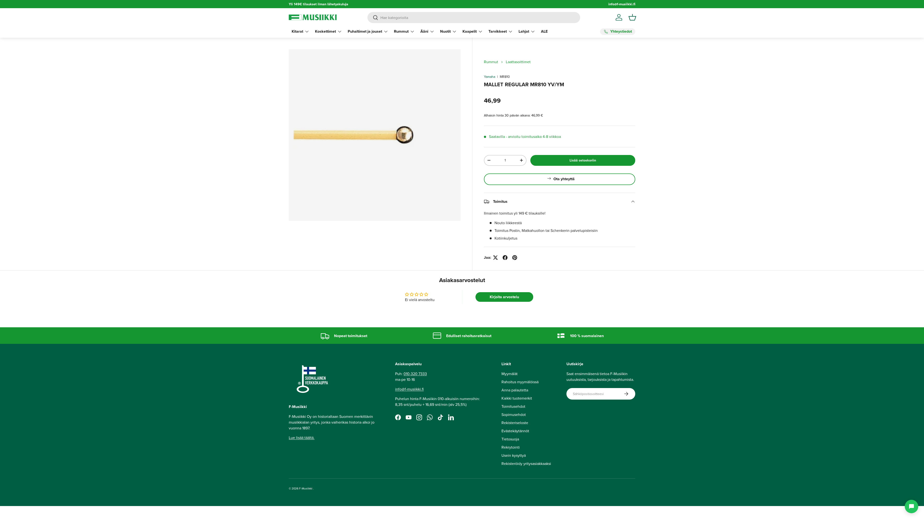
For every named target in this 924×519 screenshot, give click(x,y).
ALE (544, 31)
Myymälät (509, 373)
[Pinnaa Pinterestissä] (515, 257)
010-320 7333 (415, 373)
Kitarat (297, 31)
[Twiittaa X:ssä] (495, 257)
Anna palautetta (514, 390)
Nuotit (445, 31)
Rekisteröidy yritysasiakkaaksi (526, 463)
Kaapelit (469, 31)
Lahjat (524, 31)
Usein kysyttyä (513, 455)
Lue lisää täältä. (301, 437)
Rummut (401, 31)
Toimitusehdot (513, 406)
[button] (632, 17)
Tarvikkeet (497, 31)
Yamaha (489, 76)
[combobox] (473, 17)
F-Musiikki (305, 488)
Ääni (424, 31)
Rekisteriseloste (514, 422)
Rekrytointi (510, 447)
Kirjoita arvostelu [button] (504, 297)
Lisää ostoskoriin (583, 160)
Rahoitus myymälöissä (520, 381)
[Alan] (911, 506)
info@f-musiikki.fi (621, 3)
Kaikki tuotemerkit (516, 398)
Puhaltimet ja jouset (365, 31)
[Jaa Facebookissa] (505, 257)
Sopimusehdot (513, 414)
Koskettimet (325, 31)
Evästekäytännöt (515, 430)
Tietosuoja (510, 439)
